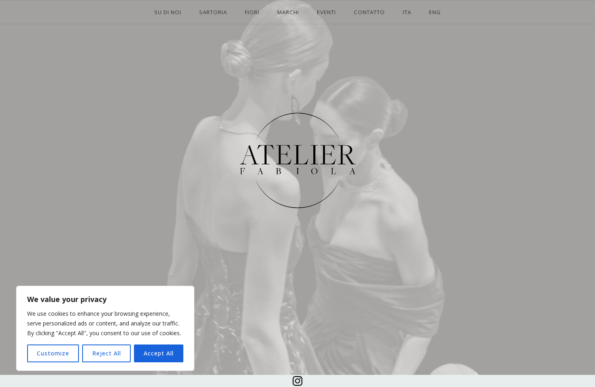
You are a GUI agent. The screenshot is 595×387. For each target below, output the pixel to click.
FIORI (252, 12)
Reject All (106, 353)
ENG (435, 12)
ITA (407, 12)
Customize (53, 353)
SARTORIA (213, 12)
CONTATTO (369, 12)
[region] (105, 328)
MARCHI (288, 12)
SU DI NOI (167, 12)
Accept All (159, 353)
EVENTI (326, 12)
